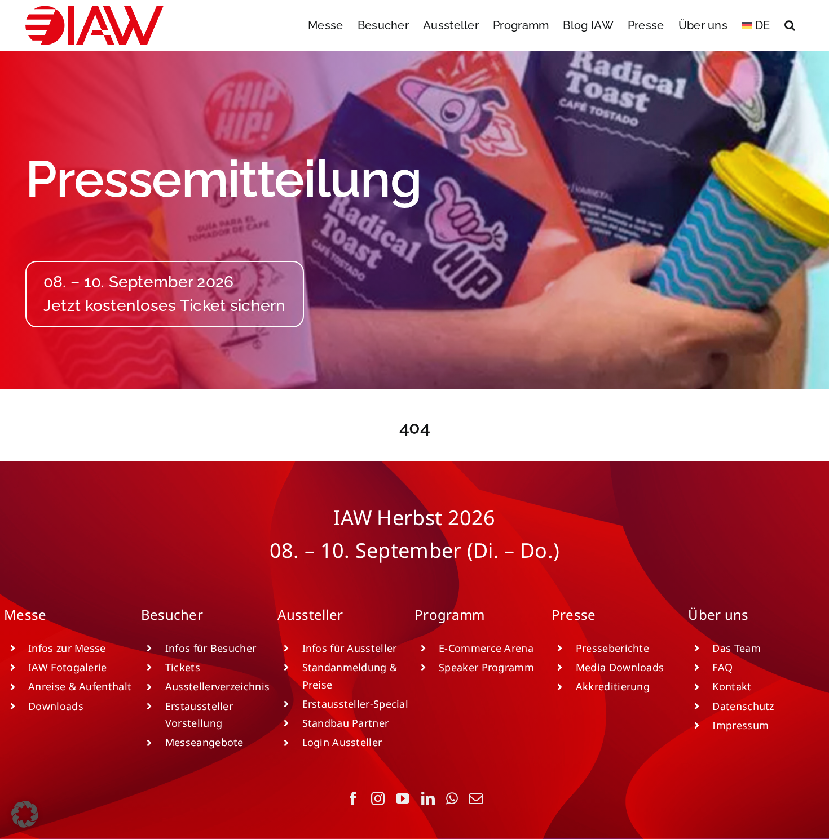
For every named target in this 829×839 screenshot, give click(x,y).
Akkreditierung (613, 686)
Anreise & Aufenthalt (79, 686)
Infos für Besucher (210, 648)
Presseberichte (612, 648)
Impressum (740, 725)
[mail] (476, 798)
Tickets (182, 667)
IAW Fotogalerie (67, 667)
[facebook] (353, 798)
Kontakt (731, 686)
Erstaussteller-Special (355, 704)
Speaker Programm (486, 667)
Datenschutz (743, 706)
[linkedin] (428, 798)
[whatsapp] (452, 798)
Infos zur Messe (67, 648)
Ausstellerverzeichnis (217, 686)
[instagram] (378, 798)
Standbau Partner (345, 723)
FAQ (722, 667)
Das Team (736, 648)
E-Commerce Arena (486, 648)
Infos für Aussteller (349, 648)
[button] (789, 25)
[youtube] (402, 798)
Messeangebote (204, 742)
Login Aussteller (342, 742)
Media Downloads (620, 667)
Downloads (55, 706)
